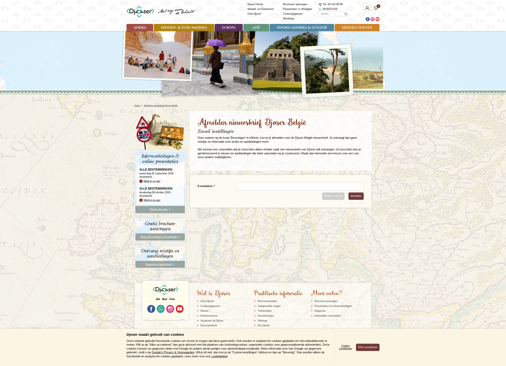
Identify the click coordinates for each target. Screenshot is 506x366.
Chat (172, 299)
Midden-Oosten (357, 28)
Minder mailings (333, 195)
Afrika (140, 28)
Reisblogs (288, 18)
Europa (229, 28)
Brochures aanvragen (295, 4)
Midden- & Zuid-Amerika (184, 28)
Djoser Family (255, 4)
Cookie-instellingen (345, 347)
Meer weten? (326, 294)
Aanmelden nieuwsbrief (327, 315)
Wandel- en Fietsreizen (260, 9)
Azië (256, 28)
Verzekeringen (266, 315)
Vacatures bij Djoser (211, 320)
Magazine (320, 310)
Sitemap (262, 320)
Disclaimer (264, 325)
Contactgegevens (293, 13)
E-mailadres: (206, 186)
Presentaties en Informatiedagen (333, 306)
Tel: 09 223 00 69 (333, 4)
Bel (158, 299)
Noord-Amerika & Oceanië (302, 28)
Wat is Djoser (213, 294)
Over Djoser (254, 13)
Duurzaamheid (208, 325)
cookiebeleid (219, 356)
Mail (164, 299)
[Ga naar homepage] (160, 11)
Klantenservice (208, 315)
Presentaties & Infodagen (297, 9)
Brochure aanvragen (325, 301)
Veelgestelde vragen (269, 306)
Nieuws (204, 310)
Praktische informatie (278, 294)
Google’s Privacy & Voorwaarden (173, 352)
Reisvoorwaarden (267, 301)
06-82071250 (330, 9)
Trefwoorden (265, 310)
